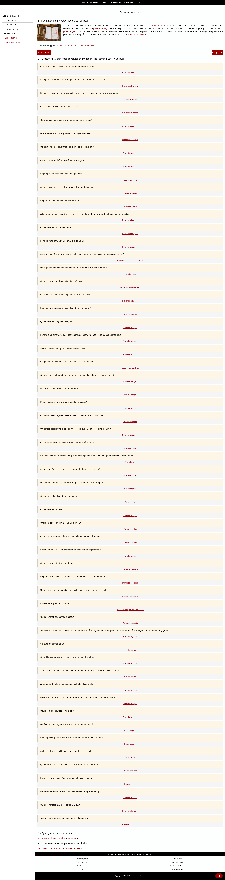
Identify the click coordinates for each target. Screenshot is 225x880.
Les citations (10, 20)
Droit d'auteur (177, 859)
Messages (116, 2)
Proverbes (128, 2)
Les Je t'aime (10, 38)
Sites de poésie (82, 859)
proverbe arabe (159, 26)
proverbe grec (69, 31)
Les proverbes (10, 29)
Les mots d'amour (12, 16)
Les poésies (9, 24)
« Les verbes (44, 52)
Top (219, 876)
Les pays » (217, 52)
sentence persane (138, 34)
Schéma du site (82, 866)
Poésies (94, 2)
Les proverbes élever (47, 838)
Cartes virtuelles (82, 862)
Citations (104, 2)
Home (85, 2)
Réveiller (72, 838)
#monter (68, 46)
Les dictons (9, 33)
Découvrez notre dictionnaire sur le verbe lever (59, 848)
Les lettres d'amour (13, 42)
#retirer (82, 46)
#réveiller (91, 46)
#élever (60, 46)
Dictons (139, 2)
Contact (82, 869)
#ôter (75, 46)
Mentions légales (177, 869)
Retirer (62, 838)
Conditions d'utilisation (177, 866)
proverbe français (101, 28)
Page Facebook (177, 862)
